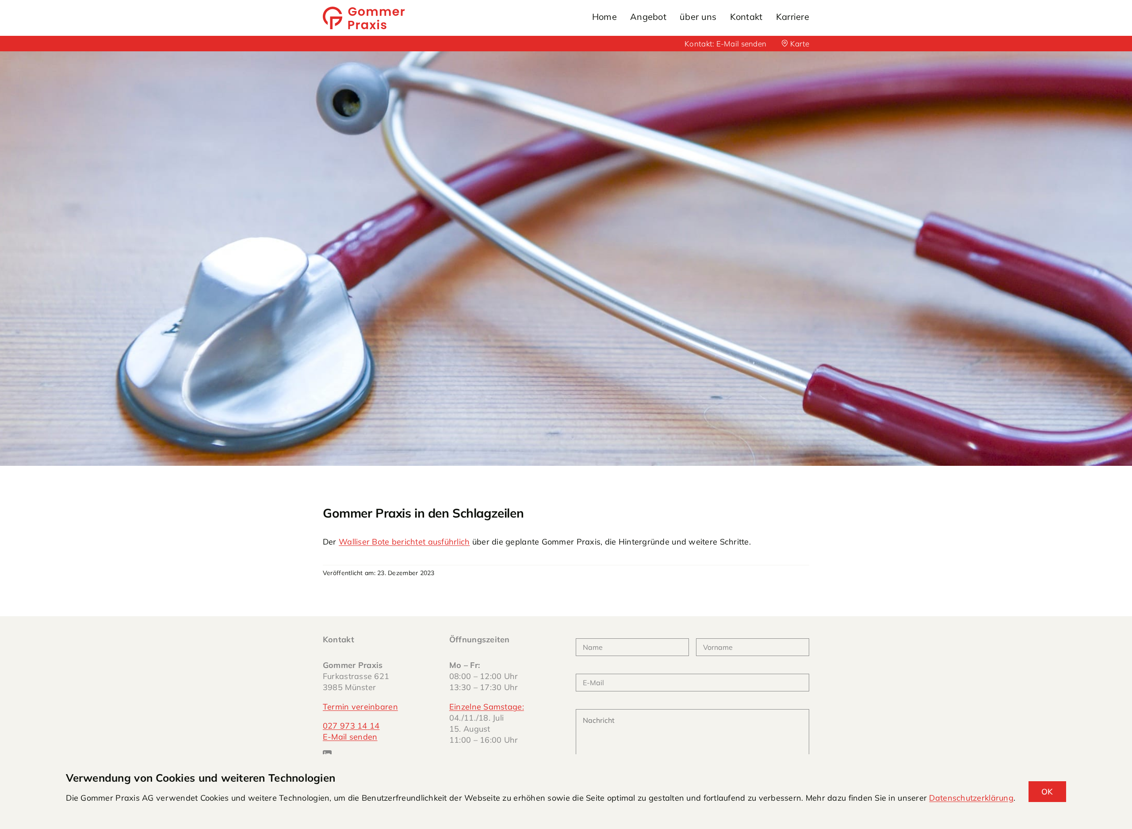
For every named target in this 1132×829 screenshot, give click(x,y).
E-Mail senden (741, 43)
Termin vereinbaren (360, 707)
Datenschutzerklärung (971, 798)
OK (1047, 792)
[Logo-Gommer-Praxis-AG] (364, 10)
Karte (798, 43)
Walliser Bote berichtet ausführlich (404, 542)
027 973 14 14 (351, 726)
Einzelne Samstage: (486, 707)
